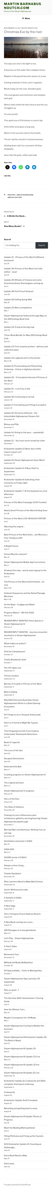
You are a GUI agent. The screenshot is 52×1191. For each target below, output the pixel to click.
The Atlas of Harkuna (14, 807)
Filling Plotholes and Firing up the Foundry (23, 1136)
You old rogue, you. (12, 668)
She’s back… (9, 1163)
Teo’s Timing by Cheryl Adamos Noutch (22, 914)
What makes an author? (15, 643)
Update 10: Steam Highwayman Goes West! (24, 460)
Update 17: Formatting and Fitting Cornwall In (25, 405)
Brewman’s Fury (11, 954)
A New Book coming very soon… (19, 922)
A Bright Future (11, 546)
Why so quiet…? (11, 990)
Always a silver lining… (14, 865)
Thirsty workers (11, 676)
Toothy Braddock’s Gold (15, 659)
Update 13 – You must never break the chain (24, 440)
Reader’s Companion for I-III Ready (20, 1018)
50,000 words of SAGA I (15, 857)
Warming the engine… (14, 526)
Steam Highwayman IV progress (19, 791)
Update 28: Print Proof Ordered (18, 291)
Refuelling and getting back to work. (20, 1108)
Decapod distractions (14, 758)
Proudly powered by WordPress (17, 1184)
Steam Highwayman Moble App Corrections (24, 562)
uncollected (15, 197)
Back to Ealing (10, 692)
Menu (27, 18)
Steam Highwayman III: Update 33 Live (22, 1056)
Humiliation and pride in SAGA (18, 841)
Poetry (11, 195)
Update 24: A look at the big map (19, 327)
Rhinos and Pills (11, 424)
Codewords (9, 1092)
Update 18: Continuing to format (19, 397)
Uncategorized (25, 195)
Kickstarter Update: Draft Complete (21, 1100)
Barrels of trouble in (23, 684)
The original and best (14, 783)
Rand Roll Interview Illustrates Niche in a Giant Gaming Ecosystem (22, 703)
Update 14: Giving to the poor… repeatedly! (24, 432)
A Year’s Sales (10, 946)
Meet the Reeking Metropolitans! (19, 1128)
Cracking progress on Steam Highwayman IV (25, 774)
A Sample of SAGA (12, 898)
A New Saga (9, 906)
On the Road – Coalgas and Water (19, 604)
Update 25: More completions (18, 307)
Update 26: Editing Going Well (18, 299)
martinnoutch (29, 28)
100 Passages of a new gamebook (20, 930)
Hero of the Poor (11, 799)
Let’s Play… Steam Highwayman (19, 938)
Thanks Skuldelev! (12, 873)
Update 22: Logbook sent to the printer (22, 358)
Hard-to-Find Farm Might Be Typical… (21, 723)
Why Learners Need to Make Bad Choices (23, 881)
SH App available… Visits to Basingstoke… (23, 970)
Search (7, 239)
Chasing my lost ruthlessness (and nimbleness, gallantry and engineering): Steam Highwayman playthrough (25, 818)
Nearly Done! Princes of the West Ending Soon (25, 510)
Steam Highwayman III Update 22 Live (21, 1073)
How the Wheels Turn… (15, 1009)
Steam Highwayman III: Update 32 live (21, 1065)
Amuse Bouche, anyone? (15, 554)
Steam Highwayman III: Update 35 (20, 1048)
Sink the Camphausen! (14, 651)
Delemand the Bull (12, 766)
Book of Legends (12, 742)
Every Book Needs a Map (15, 1155)
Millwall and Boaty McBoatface (18, 962)
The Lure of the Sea (13, 750)
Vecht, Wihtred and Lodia (16, 890)
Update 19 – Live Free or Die (17, 389)
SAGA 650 (9, 849)
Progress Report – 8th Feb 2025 (19, 612)
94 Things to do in (22, 715)
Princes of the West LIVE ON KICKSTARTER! (25, 518)
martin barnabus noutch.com (22, 6)
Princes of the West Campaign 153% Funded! (25, 502)
